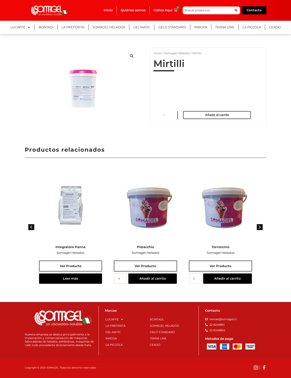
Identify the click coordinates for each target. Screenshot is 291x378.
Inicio (108, 10)
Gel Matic (141, 27)
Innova (200, 27)
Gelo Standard (172, 27)
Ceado (275, 27)
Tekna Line (224, 27)
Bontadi (46, 27)
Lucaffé (17, 27)
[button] (131, 56)
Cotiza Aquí (163, 10)
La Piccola (251, 27)
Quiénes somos (133, 10)
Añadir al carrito (217, 115)
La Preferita (73, 27)
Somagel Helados (108, 27)
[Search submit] (236, 10)
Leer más (70, 278)
